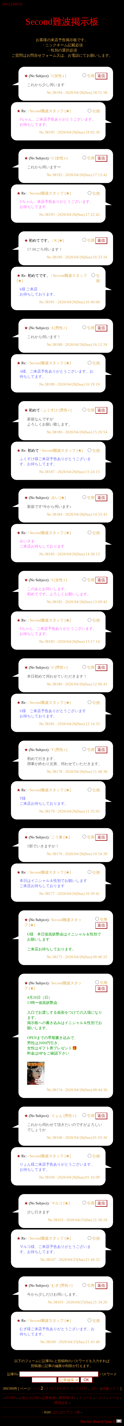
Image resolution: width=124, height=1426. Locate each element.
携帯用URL (67, 1398)
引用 (91, 76)
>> (98, 1389)
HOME (10, 1398)
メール (114, 1398)
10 (63, 1389)
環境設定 (61, 1403)
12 (72, 1389)
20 (93, 1389)
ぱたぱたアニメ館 (66, 1412)
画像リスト (110, 1389)
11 (68, 1389)
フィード (86, 1398)
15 (85, 1389)
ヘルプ (100, 1398)
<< (35, 1389)
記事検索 (49, 1398)
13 (76, 1389)
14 (81, 1389)
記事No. (13, 1374)
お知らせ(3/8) (28, 1398)
